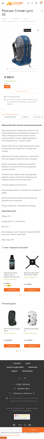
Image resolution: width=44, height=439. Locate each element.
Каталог (17, 363)
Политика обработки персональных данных (23, 401)
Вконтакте (19, 378)
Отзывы (25, 117)
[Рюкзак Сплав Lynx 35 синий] (22, 51)
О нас (28, 363)
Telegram (24, 378)
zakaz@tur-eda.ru (23, 388)
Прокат (14, 371)
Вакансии (33, 367)
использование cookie (11, 435)
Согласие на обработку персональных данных (23, 398)
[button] (7, 69)
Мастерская (28, 371)
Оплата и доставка (15, 367)
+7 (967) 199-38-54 (22, 384)
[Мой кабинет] (36, 3)
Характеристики (10, 117)
